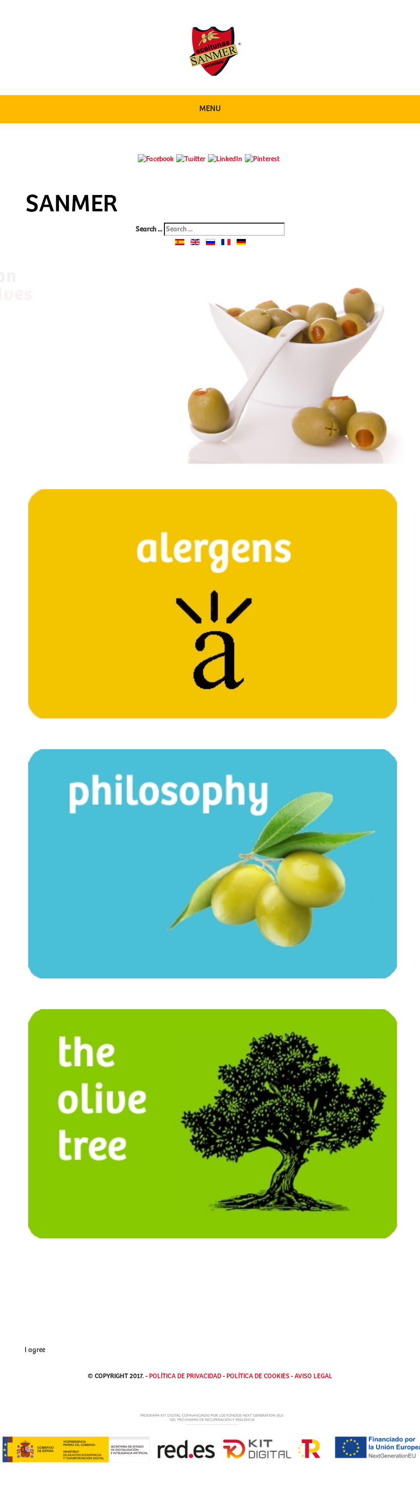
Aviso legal (313, 1376)
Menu (210, 108)
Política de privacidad (185, 1376)
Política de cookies (258, 1376)
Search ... (149, 229)
